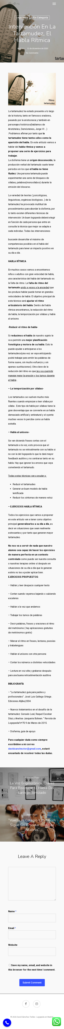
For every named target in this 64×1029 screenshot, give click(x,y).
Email (12, 928)
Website (12, 945)
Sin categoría (40, 17)
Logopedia (22, 17)
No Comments (32, 53)
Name (12, 911)
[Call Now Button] (7, 1023)
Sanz (22, 48)
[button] (32, 115)
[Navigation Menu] (54, 3)
